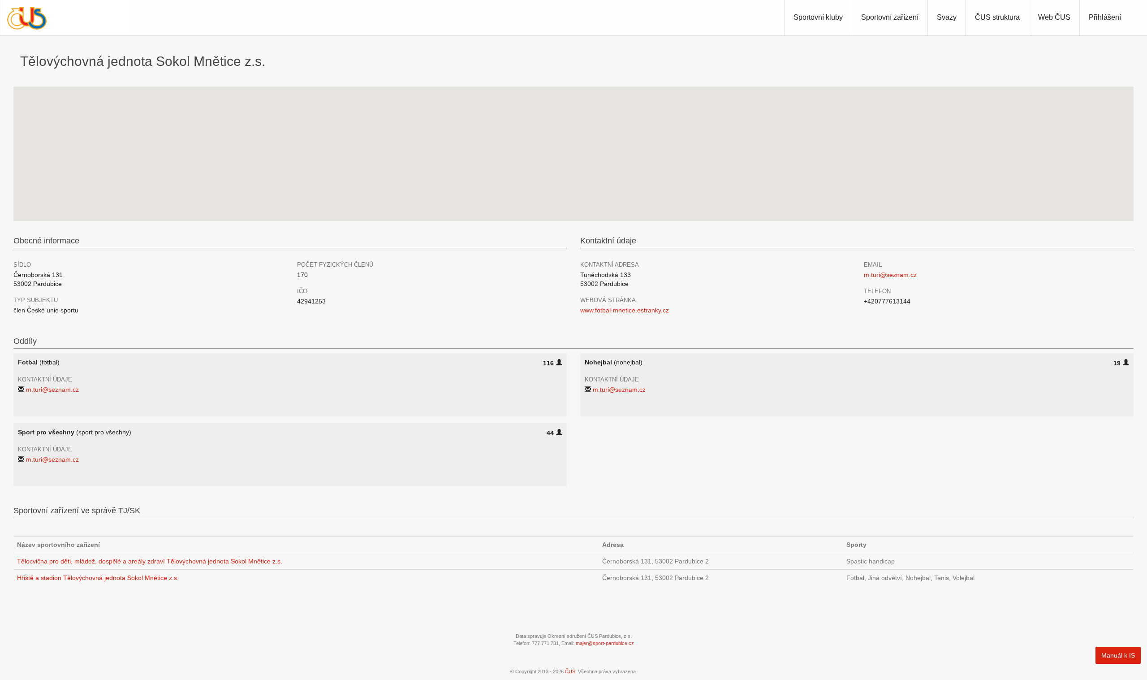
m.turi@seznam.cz (890, 274)
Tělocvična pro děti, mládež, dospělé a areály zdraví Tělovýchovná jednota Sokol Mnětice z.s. (149, 561)
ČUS (570, 671)
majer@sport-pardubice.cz (605, 643)
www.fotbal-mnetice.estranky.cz (624, 310)
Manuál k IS (1118, 655)
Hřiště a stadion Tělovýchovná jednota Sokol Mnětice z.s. (98, 577)
